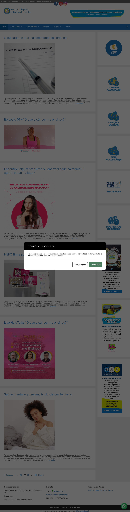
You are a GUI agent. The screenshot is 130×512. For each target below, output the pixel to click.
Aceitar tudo (96, 265)
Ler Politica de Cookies (53, 256)
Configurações (80, 265)
